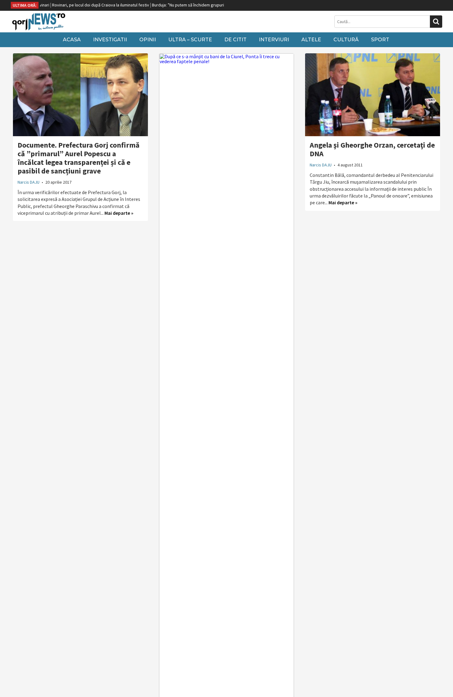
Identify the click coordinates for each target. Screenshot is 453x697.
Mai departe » (118, 213)
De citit (235, 40)
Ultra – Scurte (190, 40)
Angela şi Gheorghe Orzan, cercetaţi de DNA (372, 149)
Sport (380, 40)
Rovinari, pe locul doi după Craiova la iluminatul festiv (88, 5)
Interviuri (274, 40)
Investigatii (110, 40)
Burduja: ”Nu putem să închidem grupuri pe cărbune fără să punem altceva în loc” (214, 5)
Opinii (147, 40)
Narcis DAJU (28, 182)
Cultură (346, 40)
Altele (311, 40)
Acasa (72, 40)
